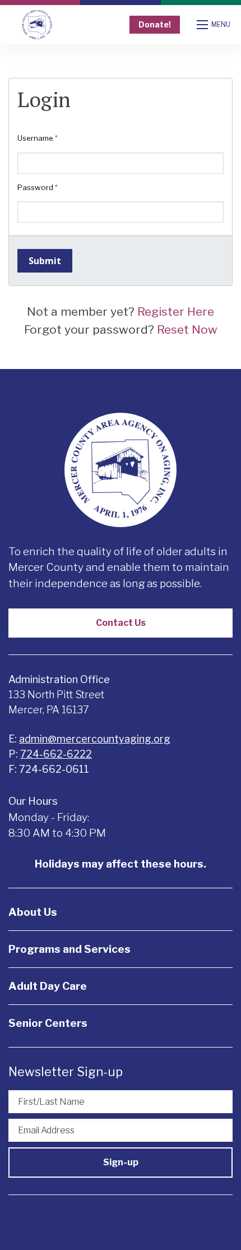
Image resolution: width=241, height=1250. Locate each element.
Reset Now (187, 329)
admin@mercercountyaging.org (94, 739)
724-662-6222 (56, 754)
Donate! (154, 24)
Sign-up (120, 1162)
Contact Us (121, 622)
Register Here (175, 312)
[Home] (37, 25)
